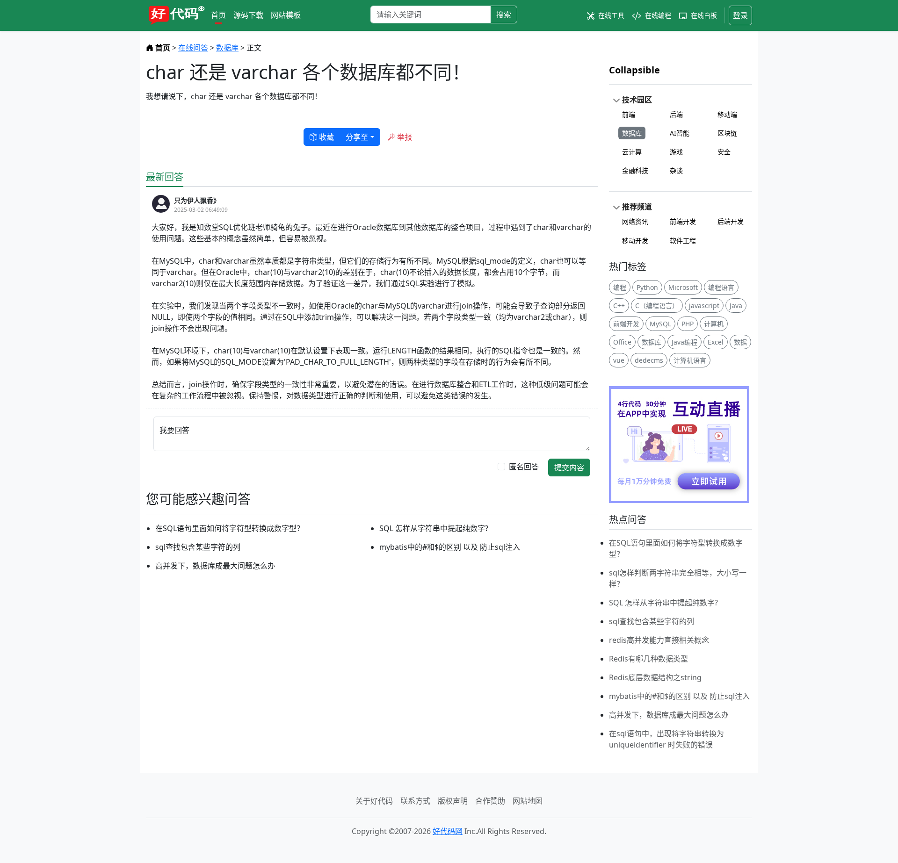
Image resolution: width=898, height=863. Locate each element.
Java (736, 305)
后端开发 (730, 221)
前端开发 (683, 221)
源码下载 (248, 15)
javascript (704, 305)
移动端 (727, 114)
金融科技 (635, 170)
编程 (619, 287)
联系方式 (415, 801)
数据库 (227, 48)
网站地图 (528, 801)
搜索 (503, 14)
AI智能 (679, 133)
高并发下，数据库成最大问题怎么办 (215, 566)
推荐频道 (637, 206)
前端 (628, 114)
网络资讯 (635, 221)
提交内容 (569, 467)
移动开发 (635, 240)
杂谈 (676, 170)
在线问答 (193, 48)
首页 (218, 15)
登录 (740, 15)
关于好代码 (374, 801)
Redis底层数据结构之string (655, 677)
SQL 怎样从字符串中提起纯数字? (433, 528)
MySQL (660, 323)
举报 (403, 137)
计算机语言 (690, 360)
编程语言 (721, 287)
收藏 (325, 137)
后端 (676, 114)
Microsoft (683, 287)
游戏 (676, 151)
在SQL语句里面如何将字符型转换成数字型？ (229, 528)
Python (647, 287)
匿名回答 (524, 466)
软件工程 (683, 240)
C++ (619, 305)
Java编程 (684, 342)
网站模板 (286, 15)
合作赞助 (490, 801)
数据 (740, 342)
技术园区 (637, 99)
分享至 (357, 137)
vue (618, 360)
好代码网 (448, 831)
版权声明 (453, 801)
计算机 (714, 323)
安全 (724, 151)
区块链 (727, 133)
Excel (716, 342)
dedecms (649, 360)
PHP (687, 323)
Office (622, 342)
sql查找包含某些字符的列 (197, 547)
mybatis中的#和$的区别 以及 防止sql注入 (449, 547)
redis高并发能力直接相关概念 (659, 640)
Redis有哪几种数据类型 (648, 659)
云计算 (632, 151)
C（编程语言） (657, 305)
